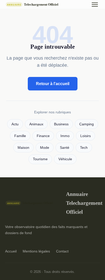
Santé (64, 148)
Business (61, 124)
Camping (86, 124)
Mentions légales (36, 251)
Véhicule (65, 159)
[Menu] (95, 5)
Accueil (11, 251)
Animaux (36, 124)
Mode (44, 148)
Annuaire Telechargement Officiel (83, 203)
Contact (62, 251)
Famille (20, 136)
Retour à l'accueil (52, 84)
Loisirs (85, 136)
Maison (23, 148)
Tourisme (40, 159)
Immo (65, 136)
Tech (84, 148)
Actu (15, 124)
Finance (43, 136)
